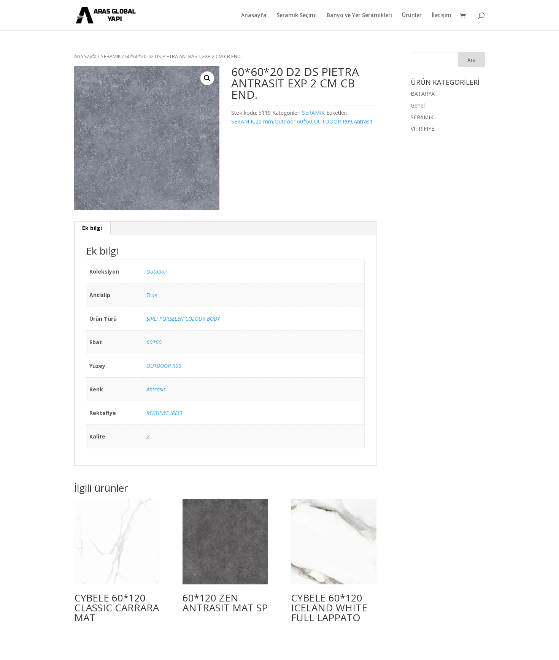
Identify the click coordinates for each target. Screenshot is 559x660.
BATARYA (423, 93)
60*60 (154, 342)
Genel (418, 105)
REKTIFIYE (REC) (164, 412)
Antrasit (155, 389)
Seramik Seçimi (296, 16)
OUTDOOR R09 (163, 365)
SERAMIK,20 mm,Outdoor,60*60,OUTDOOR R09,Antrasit (302, 121)
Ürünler (412, 16)
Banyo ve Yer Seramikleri (359, 16)
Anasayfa (254, 16)
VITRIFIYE (422, 128)
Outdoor (156, 271)
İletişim (441, 16)
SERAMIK (111, 56)
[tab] (92, 228)
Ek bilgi (92, 227)
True (151, 295)
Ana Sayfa (85, 56)
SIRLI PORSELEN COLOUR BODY (183, 318)
